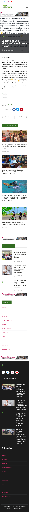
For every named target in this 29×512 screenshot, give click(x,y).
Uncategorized (6, 349)
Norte (3, 337)
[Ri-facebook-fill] (2, 2)
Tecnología (5, 345)
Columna (4, 312)
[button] (26, 7)
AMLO (10, 105)
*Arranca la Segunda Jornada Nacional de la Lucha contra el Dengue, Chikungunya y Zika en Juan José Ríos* (21, 436)
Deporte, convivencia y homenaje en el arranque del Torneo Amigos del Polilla (14, 146)
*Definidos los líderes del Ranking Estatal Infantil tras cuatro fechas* (13, 223)
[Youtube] (11, 2)
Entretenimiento (7, 320)
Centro (4, 308)
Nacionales (5, 332)
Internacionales (6, 328)
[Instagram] (8, 2)
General (4, 324)
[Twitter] (5, 2)
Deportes (4, 36)
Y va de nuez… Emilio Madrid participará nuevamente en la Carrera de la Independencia (20, 269)
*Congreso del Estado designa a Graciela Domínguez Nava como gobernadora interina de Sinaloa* (20, 283)
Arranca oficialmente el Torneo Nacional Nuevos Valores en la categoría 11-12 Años (12, 171)
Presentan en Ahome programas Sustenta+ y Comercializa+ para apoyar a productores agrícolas (20, 254)
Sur (3, 341)
